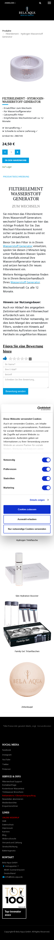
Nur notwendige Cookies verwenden (27, 529)
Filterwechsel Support (12, 781)
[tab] (35, 176)
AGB (4, 821)
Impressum (7, 828)
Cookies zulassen (27, 509)
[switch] (46, 469)
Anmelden (10, 3)
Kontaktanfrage (9, 785)
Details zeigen (37, 500)
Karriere (6, 831)
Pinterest (6, 769)
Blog (4, 835)
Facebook (6, 750)
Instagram (7, 754)
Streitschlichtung (9, 846)
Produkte (6, 30)
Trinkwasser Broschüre (12, 792)
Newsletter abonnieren (12, 799)
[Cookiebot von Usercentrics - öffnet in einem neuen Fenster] (38, 408)
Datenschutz (8, 824)
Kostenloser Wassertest (13, 788)
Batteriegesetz (9, 850)
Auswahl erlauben (27, 519)
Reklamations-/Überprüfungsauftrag (19, 795)
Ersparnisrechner (10, 806)
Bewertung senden (16, 391)
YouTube (6, 759)
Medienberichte (9, 802)
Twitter (5, 764)
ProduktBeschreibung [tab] (16, 176)
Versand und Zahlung (12, 842)
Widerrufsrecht (9, 838)
